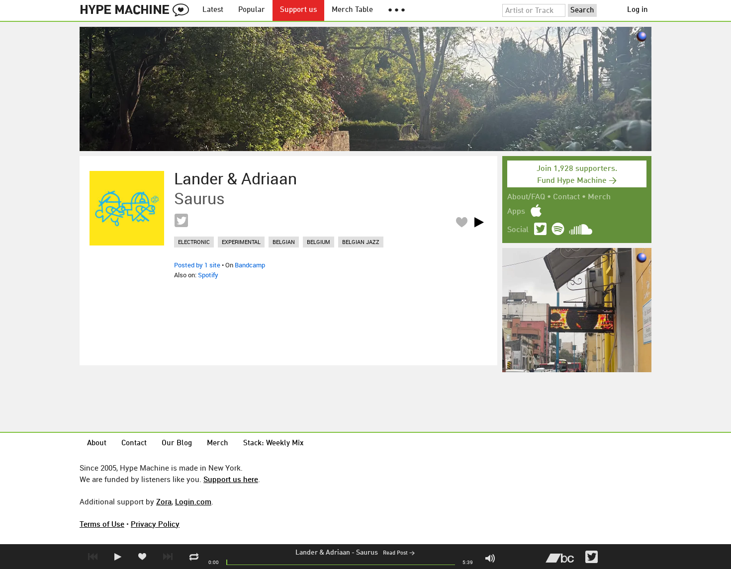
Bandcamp (250, 264)
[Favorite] (461, 222)
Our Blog (177, 443)
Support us (298, 10)
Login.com (193, 501)
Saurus (367, 552)
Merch (599, 197)
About (96, 443)
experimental (241, 241)
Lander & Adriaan (322, 552)
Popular (251, 10)
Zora (164, 501)
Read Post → (399, 553)
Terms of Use (102, 524)
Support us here (230, 479)
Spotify (208, 274)
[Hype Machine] (137, 10)
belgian (284, 241)
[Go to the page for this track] (127, 208)
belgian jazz (360, 241)
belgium (318, 241)
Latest (212, 10)
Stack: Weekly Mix (273, 443)
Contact (566, 197)
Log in (637, 10)
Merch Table (352, 10)
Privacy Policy (155, 524)
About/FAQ (526, 197)
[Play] (478, 222)
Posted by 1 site (197, 264)
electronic (194, 241)
